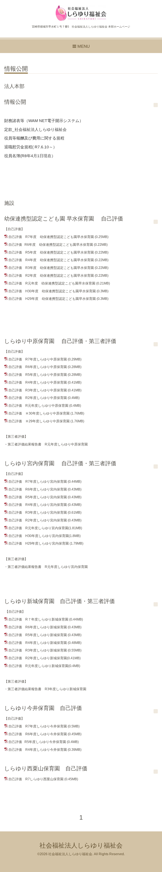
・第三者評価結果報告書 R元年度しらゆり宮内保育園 (46, 567)
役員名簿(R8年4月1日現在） (29, 156)
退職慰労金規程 (18, 147)
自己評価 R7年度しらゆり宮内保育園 (37, 481)
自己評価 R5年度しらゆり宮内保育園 (37, 497)
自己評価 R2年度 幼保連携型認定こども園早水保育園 (51, 275)
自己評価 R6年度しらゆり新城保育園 (37, 627)
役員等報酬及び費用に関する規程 (34, 138)
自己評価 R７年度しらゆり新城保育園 (38, 619)
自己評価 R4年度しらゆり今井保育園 (37, 749)
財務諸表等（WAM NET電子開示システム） (43, 120)
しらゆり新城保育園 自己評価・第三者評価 (59, 601)
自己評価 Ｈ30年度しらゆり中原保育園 (39, 413)
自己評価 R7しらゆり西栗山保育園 (35, 779)
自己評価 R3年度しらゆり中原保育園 (37, 390)
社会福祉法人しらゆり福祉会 (81, 845)
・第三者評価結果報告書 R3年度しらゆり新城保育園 (45, 689)
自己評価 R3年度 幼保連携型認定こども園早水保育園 (51, 268)
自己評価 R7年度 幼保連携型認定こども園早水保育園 (51, 237)
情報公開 (16, 69)
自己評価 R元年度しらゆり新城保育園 (38, 666)
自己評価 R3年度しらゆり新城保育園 (37, 650)
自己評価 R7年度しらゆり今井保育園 (37, 726)
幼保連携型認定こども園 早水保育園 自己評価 (63, 218)
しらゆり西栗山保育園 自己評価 (45, 768)
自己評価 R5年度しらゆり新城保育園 (37, 635)
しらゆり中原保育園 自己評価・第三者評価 (60, 341)
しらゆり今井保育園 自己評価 (43, 708)
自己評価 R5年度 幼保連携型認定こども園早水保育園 (51, 252)
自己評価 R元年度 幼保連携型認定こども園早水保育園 (51, 283)
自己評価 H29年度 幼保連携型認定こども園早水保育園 (52, 298)
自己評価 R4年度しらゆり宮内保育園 (37, 504)
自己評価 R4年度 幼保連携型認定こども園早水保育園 (51, 260)
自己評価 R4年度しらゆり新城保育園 (37, 643)
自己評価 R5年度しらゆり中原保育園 (37, 374)
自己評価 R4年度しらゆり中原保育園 (37, 382)
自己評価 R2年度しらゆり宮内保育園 (37, 520)
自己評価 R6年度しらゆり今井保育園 (37, 734)
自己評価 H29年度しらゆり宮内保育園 (38, 543)
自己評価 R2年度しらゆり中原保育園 (37, 398)
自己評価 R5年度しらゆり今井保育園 (37, 742)
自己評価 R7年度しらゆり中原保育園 (37, 359)
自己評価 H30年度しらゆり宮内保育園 (38, 536)
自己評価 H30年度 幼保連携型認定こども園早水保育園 (52, 291)
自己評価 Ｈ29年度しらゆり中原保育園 (39, 421)
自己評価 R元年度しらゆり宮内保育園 (38, 528)
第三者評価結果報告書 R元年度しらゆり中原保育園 (46, 444)
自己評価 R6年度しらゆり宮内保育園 (37, 489)
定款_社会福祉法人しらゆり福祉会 (35, 129)
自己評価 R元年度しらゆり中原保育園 (38, 405)
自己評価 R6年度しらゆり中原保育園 (37, 367)
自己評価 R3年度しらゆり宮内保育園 (37, 512)
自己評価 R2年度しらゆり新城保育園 (37, 658)
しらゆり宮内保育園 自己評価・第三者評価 (60, 463)
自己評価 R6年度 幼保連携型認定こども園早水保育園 (50, 244)
